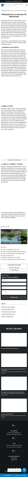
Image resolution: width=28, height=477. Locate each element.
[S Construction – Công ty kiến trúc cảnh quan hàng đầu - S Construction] (12, 5)
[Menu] (26, 5)
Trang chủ (3, 10)
